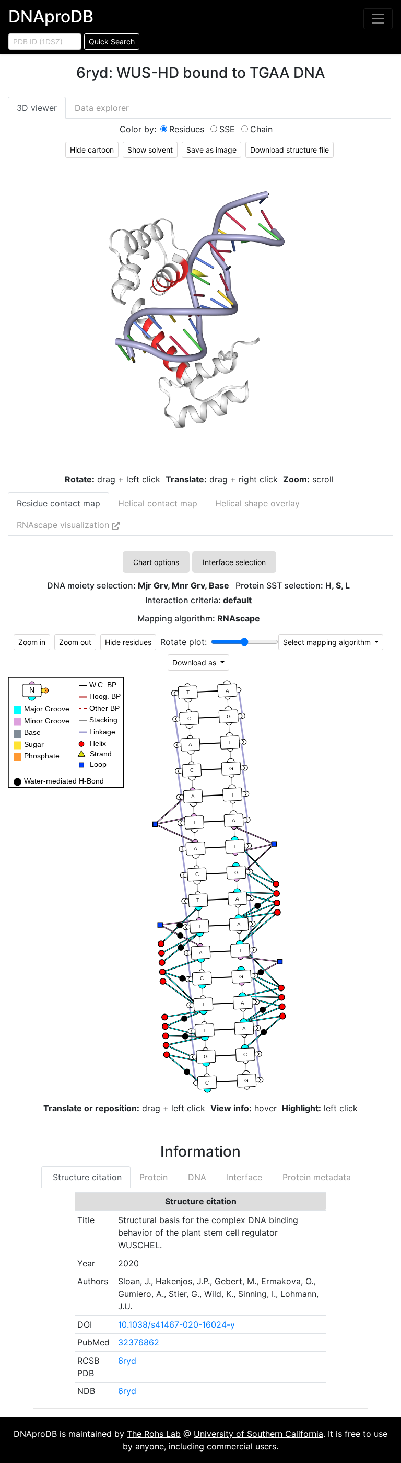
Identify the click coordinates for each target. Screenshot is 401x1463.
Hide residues (128, 642)
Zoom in (31, 642)
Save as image (211, 149)
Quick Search (112, 41)
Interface (243, 1177)
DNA (195, 1177)
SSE (227, 129)
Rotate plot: (183, 642)
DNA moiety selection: (138, 586)
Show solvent (150, 149)
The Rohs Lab (154, 1434)
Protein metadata (315, 1177)
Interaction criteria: (198, 600)
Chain (261, 129)
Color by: (138, 129)
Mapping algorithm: (198, 619)
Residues (186, 129)
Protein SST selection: (292, 586)
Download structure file (289, 149)
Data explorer (102, 107)
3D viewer (37, 107)
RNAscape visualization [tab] (64, 525)
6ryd (127, 1360)
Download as (195, 662)
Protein (153, 1177)
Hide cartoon (92, 149)
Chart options (156, 562)
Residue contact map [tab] (58, 503)
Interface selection (234, 562)
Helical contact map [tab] (157, 503)
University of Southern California (258, 1434)
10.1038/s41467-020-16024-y (176, 1324)
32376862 (138, 1342)
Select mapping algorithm (328, 642)
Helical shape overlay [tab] (257, 503)
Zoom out (75, 642)
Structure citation (86, 1177)
